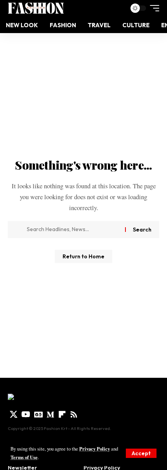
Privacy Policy (94, 448)
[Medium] (50, 414)
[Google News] (38, 414)
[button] (141, 453)
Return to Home (83, 256)
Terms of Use (24, 457)
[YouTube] (25, 414)
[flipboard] (62, 414)
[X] (13, 414)
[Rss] (74, 414)
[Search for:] (73, 229)
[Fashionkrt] (36, 8)
